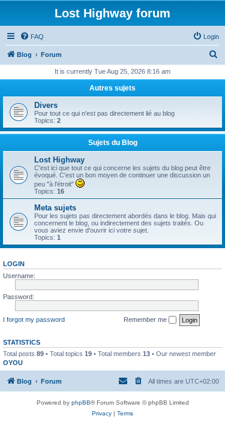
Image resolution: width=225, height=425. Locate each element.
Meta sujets (55, 207)
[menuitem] (32, 36)
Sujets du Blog (112, 142)
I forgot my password (34, 319)
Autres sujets (112, 88)
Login (14, 263)
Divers (46, 105)
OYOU (13, 362)
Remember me (146, 319)
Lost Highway (59, 159)
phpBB (81, 402)
